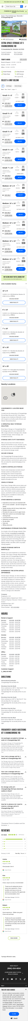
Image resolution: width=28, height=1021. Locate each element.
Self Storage (9, 86)
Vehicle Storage (18, 86)
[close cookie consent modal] (26, 989)
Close (14, 1014)
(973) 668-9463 (5, 54)
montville (19, 16)
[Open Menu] (2, 6)
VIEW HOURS (23, 59)
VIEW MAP (24, 39)
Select (20, 105)
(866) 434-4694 (7, 671)
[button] (14, 284)
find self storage (11, 16)
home (3, 16)
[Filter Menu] (2, 86)
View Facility (14, 302)
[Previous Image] (3, 28)
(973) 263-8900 (18, 54)
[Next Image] (25, 28)
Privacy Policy (8, 1002)
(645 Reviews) (9, 39)
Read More (14, 938)
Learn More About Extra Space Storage (13, 973)
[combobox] (14, 6)
